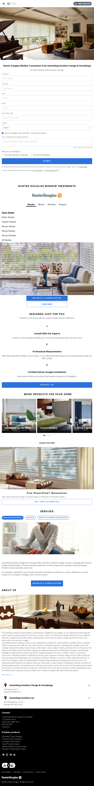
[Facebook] (3, 754)
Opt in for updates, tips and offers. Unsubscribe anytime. (25, 133)
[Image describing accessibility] (8, 765)
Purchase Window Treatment (16, 155)
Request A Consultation (47, 298)
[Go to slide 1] (44, 435)
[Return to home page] (14, 3)
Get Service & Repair (41, 155)
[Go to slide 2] (46, 435)
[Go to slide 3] (48, 435)
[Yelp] (7, 754)
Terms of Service (50, 170)
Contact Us (47, 385)
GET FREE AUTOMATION (47, 502)
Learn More (47, 304)
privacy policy (83, 167)
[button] (3, 3)
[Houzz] (14, 754)
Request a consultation (47, 583)
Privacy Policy (38, 170)
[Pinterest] (10, 754)
